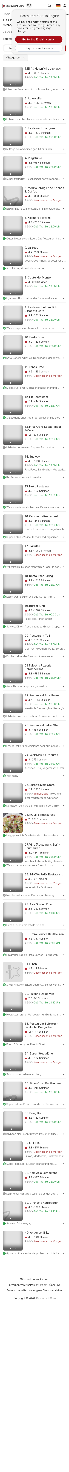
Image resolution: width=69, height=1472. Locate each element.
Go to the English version (38, 39)
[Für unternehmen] (29, 5)
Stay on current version (39, 48)
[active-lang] (58, 5)
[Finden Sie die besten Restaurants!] (12, 5)
